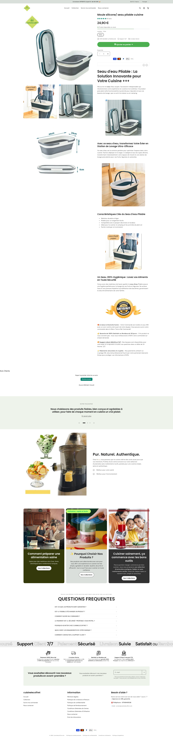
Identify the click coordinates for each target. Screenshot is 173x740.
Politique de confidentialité (76, 703)
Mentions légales (72, 697)
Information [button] (73, 692)
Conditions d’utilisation (105, 735)
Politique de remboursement (73, 735)
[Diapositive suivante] (94, 423)
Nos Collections (44, 568)
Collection (26, 700)
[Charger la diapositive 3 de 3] (90, 423)
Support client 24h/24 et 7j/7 (110, 342)
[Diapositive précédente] (79, 423)
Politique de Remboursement (76, 705)
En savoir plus (86, 416)
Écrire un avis (86, 379)
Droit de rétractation (74, 717)
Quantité (100, 50)
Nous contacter (28, 705)
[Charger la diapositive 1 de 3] (84, 423)
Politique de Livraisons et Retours (78, 700)
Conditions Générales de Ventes (78, 708)
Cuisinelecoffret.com (59, 735)
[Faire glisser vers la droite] (147, 65)
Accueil (25, 697)
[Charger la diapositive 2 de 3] (87, 423)
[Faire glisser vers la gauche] (144, 65)
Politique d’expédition (118, 735)
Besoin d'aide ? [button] (119, 692)
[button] (140, 8)
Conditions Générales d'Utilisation (78, 711)
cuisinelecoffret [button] (31, 692)
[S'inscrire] (144, 672)
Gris (100, 35)
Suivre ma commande (30, 703)
